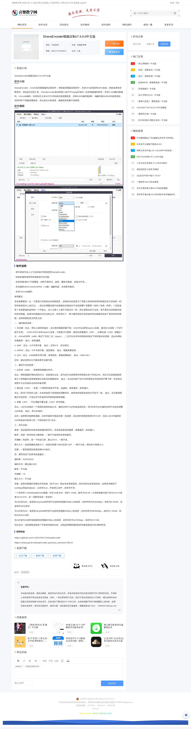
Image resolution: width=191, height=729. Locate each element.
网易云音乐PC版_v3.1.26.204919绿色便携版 (153, 150)
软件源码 (106, 24)
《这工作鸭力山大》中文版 (146, 95)
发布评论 (112, 683)
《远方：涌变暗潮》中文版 (146, 76)
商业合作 (101, 705)
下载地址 (115, 43)
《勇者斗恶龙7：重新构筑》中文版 (149, 101)
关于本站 (91, 705)
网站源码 (126, 24)
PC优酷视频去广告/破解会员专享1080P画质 (153, 137)
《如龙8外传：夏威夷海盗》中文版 (149, 82)
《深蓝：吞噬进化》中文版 (146, 69)
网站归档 (111, 705)
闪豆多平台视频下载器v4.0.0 (147, 144)
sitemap (95, 708)
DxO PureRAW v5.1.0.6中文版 (147, 156)
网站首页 (22, 24)
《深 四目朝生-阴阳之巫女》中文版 (149, 120)
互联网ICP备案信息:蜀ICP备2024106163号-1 (97, 699)
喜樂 (172, 2)
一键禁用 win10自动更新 (145, 181)
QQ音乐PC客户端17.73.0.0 (146, 175)
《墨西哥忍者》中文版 (144, 113)
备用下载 (40, 555)
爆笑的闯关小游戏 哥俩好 (145, 169)
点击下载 (23, 555)
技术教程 (85, 24)
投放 (177, 2)
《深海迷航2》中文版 (143, 88)
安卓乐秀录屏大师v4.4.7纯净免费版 (150, 188)
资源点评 (115, 51)
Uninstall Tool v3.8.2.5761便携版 (149, 107)
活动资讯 (64, 24)
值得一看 (147, 24)
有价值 (87, 566)
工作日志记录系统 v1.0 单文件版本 (149, 163)
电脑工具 (151, 44)
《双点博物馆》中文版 (144, 63)
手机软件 (55, 45)
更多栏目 (168, 24)
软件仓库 (43, 24)
